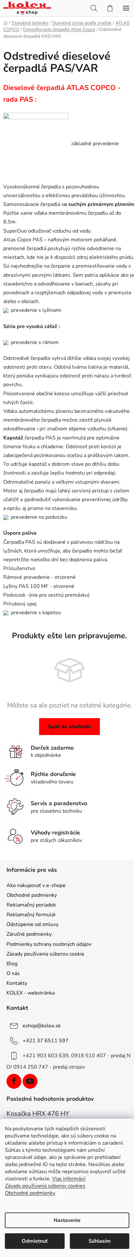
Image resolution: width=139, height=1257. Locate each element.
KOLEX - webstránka (30, 993)
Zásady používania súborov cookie (45, 954)
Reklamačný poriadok (31, 904)
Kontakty (16, 983)
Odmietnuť (35, 1241)
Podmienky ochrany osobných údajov (48, 944)
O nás (13, 973)
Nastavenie (67, 1220)
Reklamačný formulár (31, 914)
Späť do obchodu (69, 726)
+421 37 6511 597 (46, 1040)
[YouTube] (30, 1081)
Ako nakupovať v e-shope (36, 885)
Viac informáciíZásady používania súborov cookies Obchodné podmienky (45, 1186)
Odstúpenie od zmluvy (32, 924)
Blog (11, 963)
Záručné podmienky (29, 934)
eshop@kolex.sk (42, 1025)
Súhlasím (100, 1241)
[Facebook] (13, 1081)
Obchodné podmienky (31, 895)
